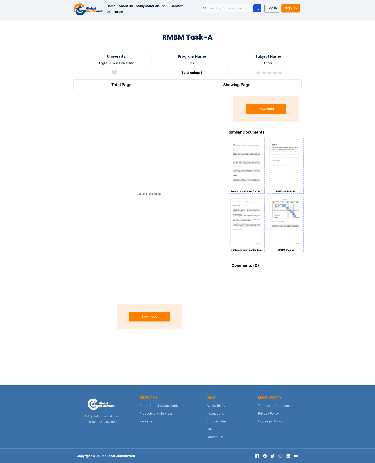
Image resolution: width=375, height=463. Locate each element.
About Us (126, 6)
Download (149, 316)
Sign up (291, 8)
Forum (118, 12)
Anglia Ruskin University (116, 63)
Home (111, 6)
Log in (272, 8)
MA (192, 63)
